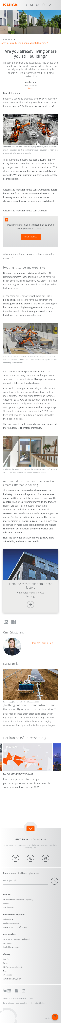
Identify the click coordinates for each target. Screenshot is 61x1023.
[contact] (32, 5)
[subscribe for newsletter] (54, 881)
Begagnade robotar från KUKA (15, 927)
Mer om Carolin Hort (42, 643)
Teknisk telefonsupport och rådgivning (18, 899)
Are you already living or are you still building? (24, 43)
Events (5, 963)
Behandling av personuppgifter (15, 1003)
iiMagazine (6, 39)
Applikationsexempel (11, 923)
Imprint (33, 998)
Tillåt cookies (30, 237)
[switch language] (37, 5)
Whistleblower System (12, 979)
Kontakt (6, 903)
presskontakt (8, 907)
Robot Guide (8, 919)
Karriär (6, 959)
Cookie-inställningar (38, 1003)
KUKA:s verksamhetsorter (13, 967)
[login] (43, 5)
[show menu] (55, 5)
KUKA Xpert (7, 943)
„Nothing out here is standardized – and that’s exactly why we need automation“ (29, 707)
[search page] (26, 5)
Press (5, 971)
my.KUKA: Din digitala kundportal (16, 939)
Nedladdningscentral (11, 947)
